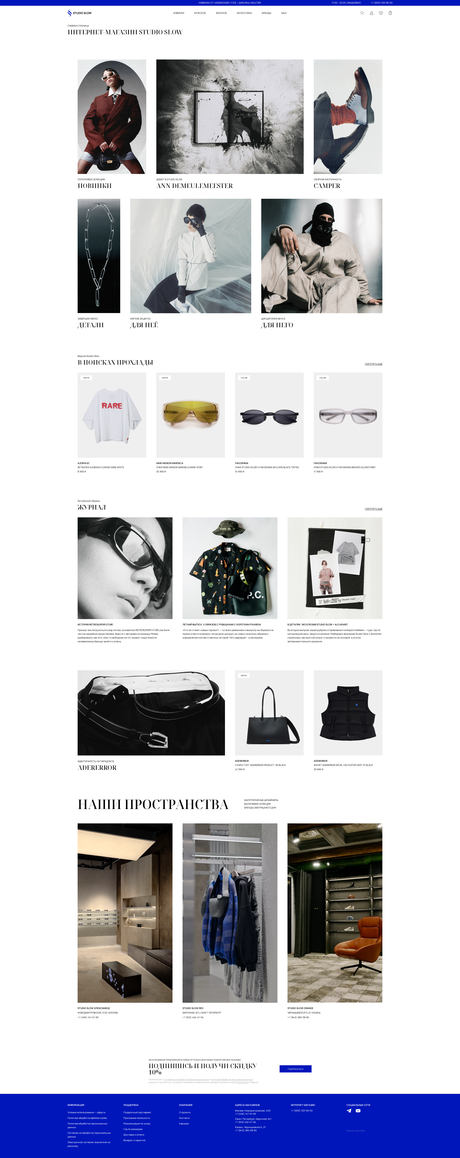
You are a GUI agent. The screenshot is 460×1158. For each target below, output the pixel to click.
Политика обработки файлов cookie (87, 1118)
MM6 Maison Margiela (169, 463)
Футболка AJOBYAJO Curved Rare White (101, 467)
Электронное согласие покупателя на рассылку (89, 1144)
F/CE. (234, 2)
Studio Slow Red (193, 1008)
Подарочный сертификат (137, 1112)
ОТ (211, 2)
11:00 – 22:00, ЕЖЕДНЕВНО (346, 2)
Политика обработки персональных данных (87, 1125)
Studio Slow (242, 1082)
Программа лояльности (136, 1118)
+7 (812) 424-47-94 (193, 1017)
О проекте (185, 1112)
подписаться (295, 1069)
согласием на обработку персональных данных (186, 1079)
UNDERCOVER (221, 2)
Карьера (184, 1123)
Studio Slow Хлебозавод (94, 1008)
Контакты (184, 1118)
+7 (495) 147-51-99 (88, 1017)
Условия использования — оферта (86, 1112)
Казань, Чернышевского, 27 (250, 1127)
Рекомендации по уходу (136, 1123)
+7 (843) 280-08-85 (298, 1017)
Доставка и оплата (133, 1134)
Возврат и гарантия (134, 1140)
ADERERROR (97, 767)
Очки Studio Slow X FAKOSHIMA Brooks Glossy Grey (345, 467)
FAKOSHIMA (241, 463)
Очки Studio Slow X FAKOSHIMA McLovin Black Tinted (267, 467)
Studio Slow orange (300, 1008)
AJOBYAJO (83, 463)
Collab (244, 377)
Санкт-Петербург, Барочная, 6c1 (253, 1118)
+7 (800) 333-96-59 (381, 2)
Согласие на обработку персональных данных (89, 1134)
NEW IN (86, 377)
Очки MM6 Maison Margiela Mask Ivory (179, 467)
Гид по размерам (132, 1129)
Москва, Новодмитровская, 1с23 (252, 1110)
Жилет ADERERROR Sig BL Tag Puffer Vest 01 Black (343, 765)
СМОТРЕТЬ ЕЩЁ (373, 364)
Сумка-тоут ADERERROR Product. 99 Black (260, 765)
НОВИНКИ (204, 2)
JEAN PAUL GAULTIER (250, 2)
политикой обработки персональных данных (232, 1079)
